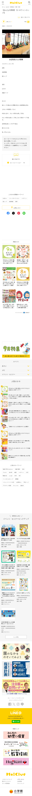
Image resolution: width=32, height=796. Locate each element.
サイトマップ (20, 783)
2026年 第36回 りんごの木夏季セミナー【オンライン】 (8, 623)
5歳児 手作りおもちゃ (8, 469)
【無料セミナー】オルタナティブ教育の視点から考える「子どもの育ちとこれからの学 (8, 595)
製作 (16, 201)
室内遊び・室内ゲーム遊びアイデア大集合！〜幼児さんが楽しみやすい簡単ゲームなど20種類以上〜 (19, 404)
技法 (23, 469)
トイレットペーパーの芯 (8, 482)
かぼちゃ (5, 198)
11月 (27, 472)
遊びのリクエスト (6, 781)
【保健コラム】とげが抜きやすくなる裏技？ (19, 426)
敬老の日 (5, 475)
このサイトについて (7, 779)
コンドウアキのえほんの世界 (23, 538)
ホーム (3, 6)
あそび (7, 6)
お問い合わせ (20, 779)
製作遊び (12, 6)
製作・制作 (18, 6)
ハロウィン (24, 198)
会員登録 (19, 781)
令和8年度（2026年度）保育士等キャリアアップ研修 (23, 565)
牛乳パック (26, 482)
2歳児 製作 (17, 469)
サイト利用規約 (6, 783)
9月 (19, 475)
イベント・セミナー (8, 374)
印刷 (25, 21)
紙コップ (5, 201)
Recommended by (19, 312)
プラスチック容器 (7, 485)
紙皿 (15, 472)
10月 (15, 475)
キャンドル (15, 485)
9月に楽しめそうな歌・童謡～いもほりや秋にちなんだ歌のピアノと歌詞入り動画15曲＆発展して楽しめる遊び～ (19, 396)
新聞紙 (16, 479)
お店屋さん (18, 482)
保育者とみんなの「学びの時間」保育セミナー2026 (8, 539)
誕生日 (22, 485)
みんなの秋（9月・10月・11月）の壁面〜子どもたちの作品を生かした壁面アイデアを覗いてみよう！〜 (19, 419)
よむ (3, 370)
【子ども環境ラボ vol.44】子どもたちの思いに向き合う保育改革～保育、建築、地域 (8, 566)
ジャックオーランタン (14, 198)
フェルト (5, 472)
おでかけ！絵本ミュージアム (23, 593)
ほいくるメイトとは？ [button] (16, 162)
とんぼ (10, 475)
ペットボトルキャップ (8, 479)
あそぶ (4, 366)
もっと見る (16, 637)
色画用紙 (11, 201)
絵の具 (10, 472)
